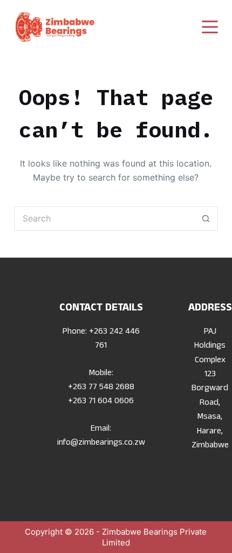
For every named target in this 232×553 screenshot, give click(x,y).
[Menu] (210, 27)
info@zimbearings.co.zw (101, 443)
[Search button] (206, 218)
